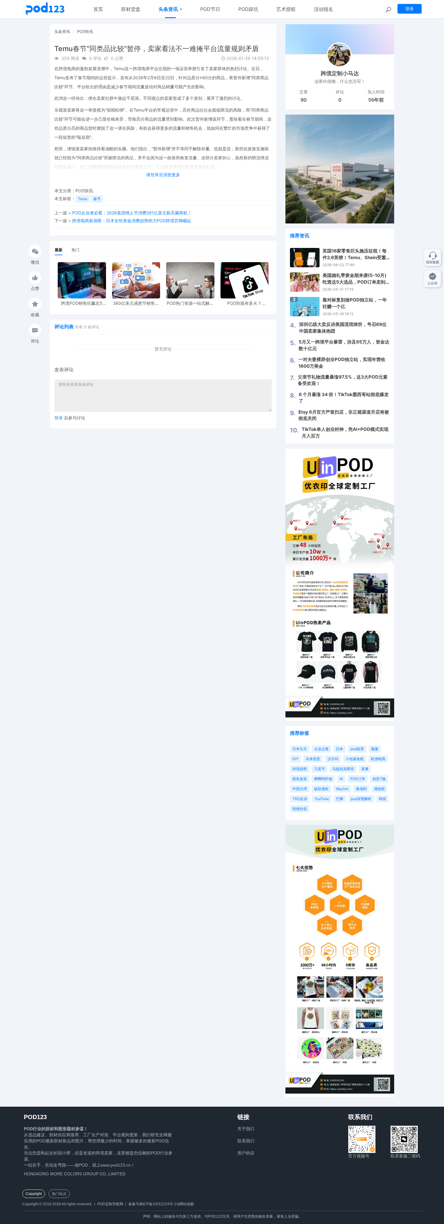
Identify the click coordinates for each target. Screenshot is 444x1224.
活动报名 (323, 9)
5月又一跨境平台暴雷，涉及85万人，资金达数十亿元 (344, 345)
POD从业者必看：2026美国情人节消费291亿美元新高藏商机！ (132, 212)
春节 (97, 199)
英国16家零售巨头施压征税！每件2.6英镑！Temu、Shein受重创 (355, 254)
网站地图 (186, 1204)
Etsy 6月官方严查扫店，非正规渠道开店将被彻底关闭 (343, 415)
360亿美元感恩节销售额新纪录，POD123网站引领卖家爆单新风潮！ (136, 303)
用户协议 (245, 1153)
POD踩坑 (248, 9)
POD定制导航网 (110, 1204)
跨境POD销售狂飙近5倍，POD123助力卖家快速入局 (82, 303)
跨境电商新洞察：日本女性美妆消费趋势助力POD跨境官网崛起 (131, 220)
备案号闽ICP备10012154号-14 (153, 1204)
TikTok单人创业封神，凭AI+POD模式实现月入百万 (345, 432)
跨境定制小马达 (340, 73)
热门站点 (59, 1194)
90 (304, 100)
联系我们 (245, 1140)
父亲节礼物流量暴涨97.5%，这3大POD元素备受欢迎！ (343, 380)
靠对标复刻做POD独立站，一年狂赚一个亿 (355, 303)
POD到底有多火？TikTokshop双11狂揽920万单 (244, 303)
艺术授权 (286, 9)
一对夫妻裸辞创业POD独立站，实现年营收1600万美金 (341, 362)
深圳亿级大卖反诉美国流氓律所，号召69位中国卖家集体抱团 (343, 327)
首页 (98, 9)
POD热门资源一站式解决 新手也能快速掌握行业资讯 (190, 303)
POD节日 (210, 9)
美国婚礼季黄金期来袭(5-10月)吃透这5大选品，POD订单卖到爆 (354, 278)
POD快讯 (85, 31)
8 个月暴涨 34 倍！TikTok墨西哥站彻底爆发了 (344, 398)
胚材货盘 (130, 9)
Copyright (34, 1194)
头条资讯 (169, 9)
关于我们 (245, 1128)
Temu (82, 199)
